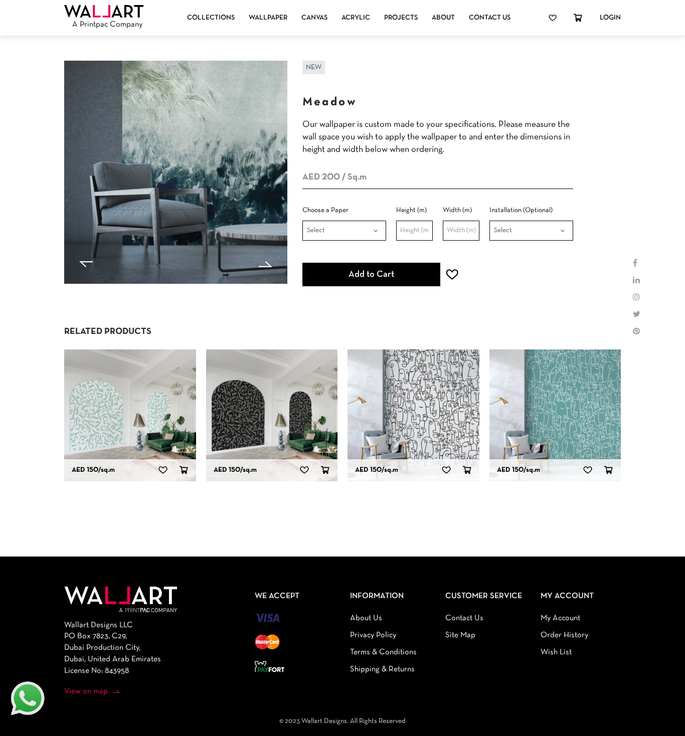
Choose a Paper (325, 210)
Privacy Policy (373, 635)
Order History (564, 635)
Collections (211, 18)
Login (610, 18)
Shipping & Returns (382, 669)
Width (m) (457, 210)
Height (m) (411, 210)
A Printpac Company (107, 24)
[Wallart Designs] (103, 11)
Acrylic (355, 18)
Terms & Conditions (383, 652)
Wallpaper (268, 18)
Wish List (556, 652)
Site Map (460, 635)
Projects (401, 18)
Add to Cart (371, 274)
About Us (366, 618)
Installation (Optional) (521, 210)
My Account (560, 618)
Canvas (314, 18)
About (443, 18)
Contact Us (489, 18)
